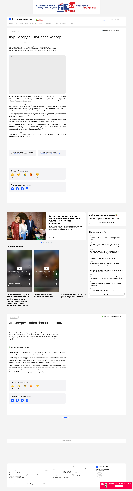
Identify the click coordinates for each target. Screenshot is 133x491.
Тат (107, 19)
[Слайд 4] (48, 242)
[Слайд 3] (46, 242)
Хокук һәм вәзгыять (62, 23)
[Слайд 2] (43, 242)
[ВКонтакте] (12, 188)
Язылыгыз (119, 486)
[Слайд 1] (41, 242)
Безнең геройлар (30, 23)
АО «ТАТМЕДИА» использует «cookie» (18, 483)
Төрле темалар (66, 440)
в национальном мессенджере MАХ (50, 153)
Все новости (106, 294)
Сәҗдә (72, 23)
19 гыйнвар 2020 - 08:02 (14, 327)
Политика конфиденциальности (16, 484)
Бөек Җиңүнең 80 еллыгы (45, 23)
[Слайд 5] (51, 242)
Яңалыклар (19, 23)
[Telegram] (22, 188)
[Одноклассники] (17, 188)
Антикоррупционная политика (16, 482)
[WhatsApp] (27, 188)
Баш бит (11, 23)
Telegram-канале (16, 153)
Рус (100, 19)
